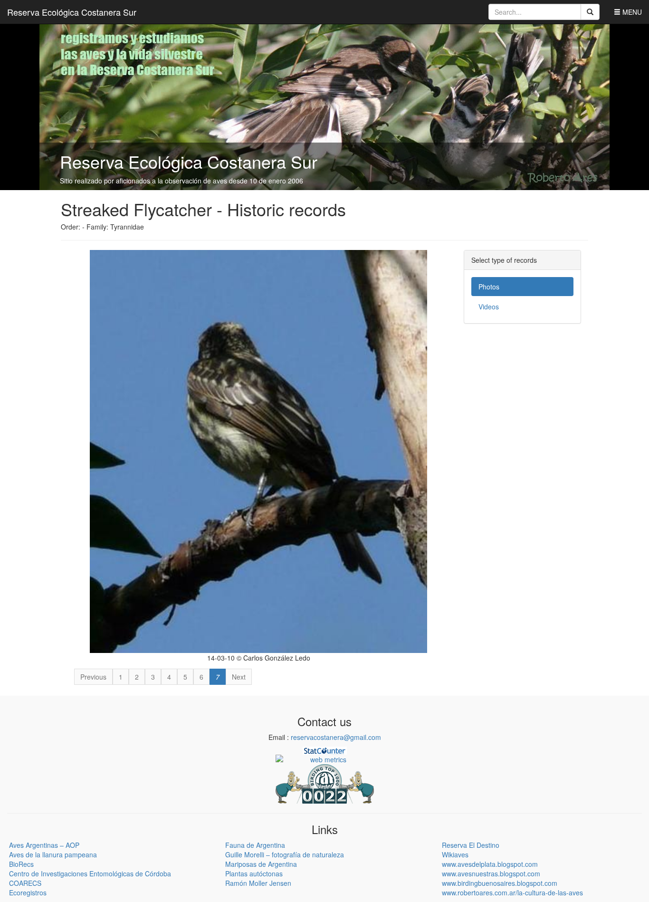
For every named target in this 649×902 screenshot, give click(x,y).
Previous (93, 676)
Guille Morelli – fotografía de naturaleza (284, 854)
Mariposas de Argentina (261, 864)
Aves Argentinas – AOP (44, 845)
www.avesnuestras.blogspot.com (491, 873)
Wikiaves (455, 854)
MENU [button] (631, 12)
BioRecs (21, 864)
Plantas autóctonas (254, 873)
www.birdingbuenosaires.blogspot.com (499, 883)
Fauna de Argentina (255, 845)
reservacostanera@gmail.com (336, 737)
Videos (488, 306)
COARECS (25, 883)
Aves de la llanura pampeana (53, 854)
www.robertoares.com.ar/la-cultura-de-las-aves (512, 892)
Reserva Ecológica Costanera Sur (71, 12)
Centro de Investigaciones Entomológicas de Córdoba (90, 873)
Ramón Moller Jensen (258, 883)
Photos (488, 286)
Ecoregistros (28, 892)
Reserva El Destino (470, 845)
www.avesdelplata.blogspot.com (490, 864)
